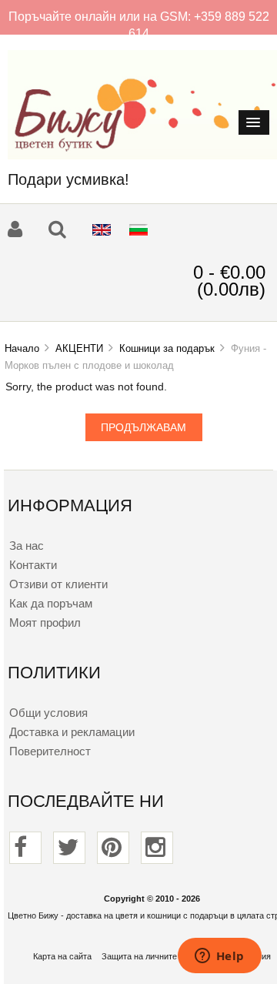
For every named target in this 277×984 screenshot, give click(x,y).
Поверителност (50, 751)
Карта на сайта (62, 956)
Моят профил (45, 622)
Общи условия (48, 712)
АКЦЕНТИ (79, 348)
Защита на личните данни (152, 956)
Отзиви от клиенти (58, 584)
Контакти (33, 564)
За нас (26, 545)
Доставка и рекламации (72, 731)
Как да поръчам (50, 603)
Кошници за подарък (167, 348)
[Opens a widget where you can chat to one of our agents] (219, 957)
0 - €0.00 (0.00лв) (229, 281)
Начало (22, 348)
